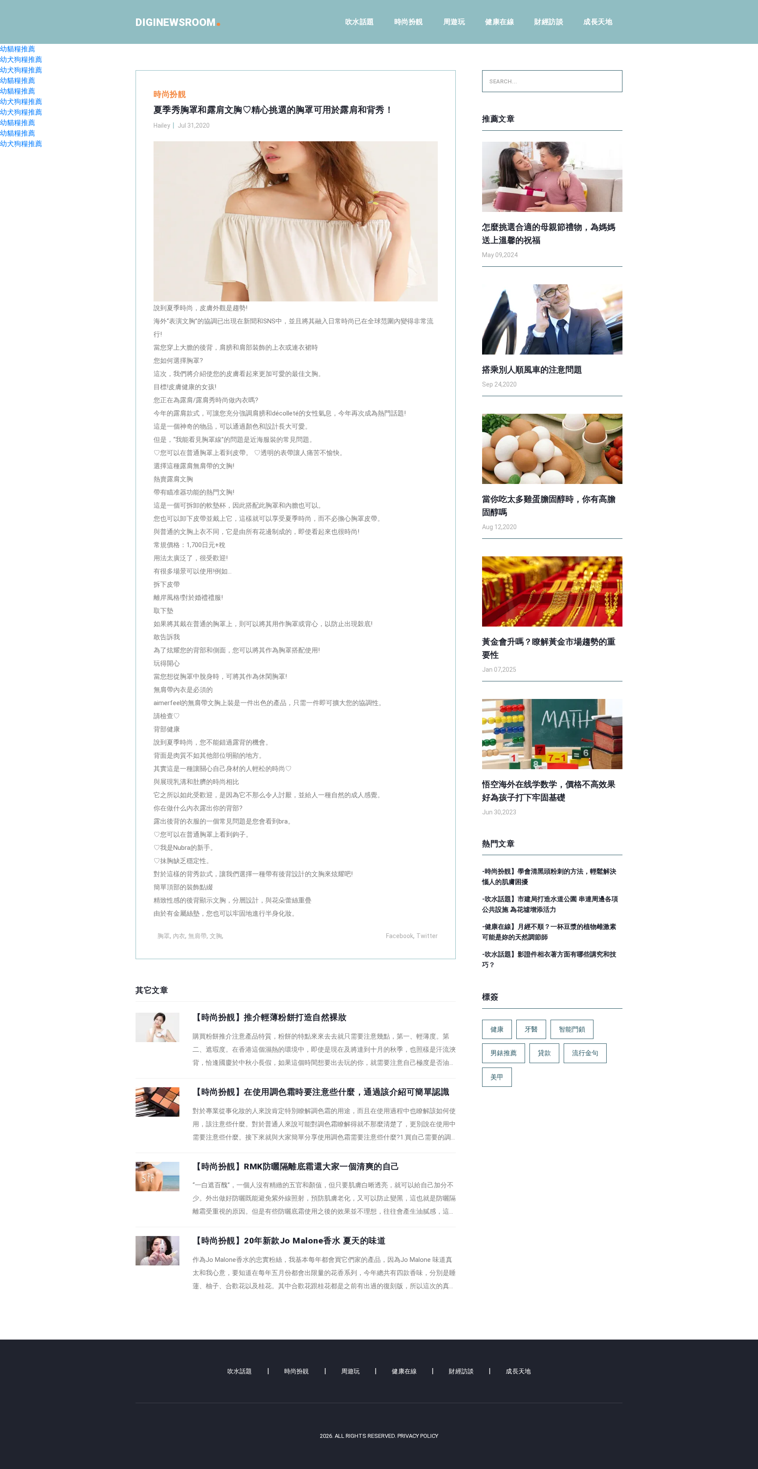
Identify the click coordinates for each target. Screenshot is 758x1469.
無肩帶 (197, 935)
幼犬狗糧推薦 (21, 59)
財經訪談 (548, 22)
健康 (497, 1029)
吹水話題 (359, 22)
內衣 (179, 935)
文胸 (216, 935)
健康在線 (499, 22)
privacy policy (417, 1436)
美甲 (497, 1077)
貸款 (544, 1053)
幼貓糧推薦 (17, 49)
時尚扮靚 (408, 22)
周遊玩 (454, 22)
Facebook (399, 935)
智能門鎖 (572, 1029)
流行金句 (585, 1053)
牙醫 (531, 1029)
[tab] (296, 1041)
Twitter (427, 935)
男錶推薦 (503, 1053)
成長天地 (597, 22)
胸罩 (163, 935)
